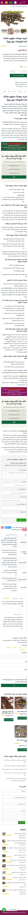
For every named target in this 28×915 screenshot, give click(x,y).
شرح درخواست (22, 470)
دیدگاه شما (24, 652)
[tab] (25, 91)
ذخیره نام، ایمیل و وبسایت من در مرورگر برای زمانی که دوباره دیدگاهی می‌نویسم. (14, 681)
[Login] (6, 2)
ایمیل (25, 669)
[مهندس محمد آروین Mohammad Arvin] (22, 2)
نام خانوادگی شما (22, 489)
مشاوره (10, 2)
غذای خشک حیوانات (16, 6)
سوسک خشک (20, 86)
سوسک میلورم (24, 122)
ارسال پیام (22, 822)
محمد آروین (24, 6)
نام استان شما (23, 512)
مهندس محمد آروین (12, 912)
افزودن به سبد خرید (17, 75)
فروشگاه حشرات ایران (22, 106)
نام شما (24, 481)
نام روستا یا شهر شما (21, 504)
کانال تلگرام (7, 527)
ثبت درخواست (21, 520)
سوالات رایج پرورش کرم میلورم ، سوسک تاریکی (14, 766)
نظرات (9, 91)
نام (26, 661)
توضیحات (20, 91)
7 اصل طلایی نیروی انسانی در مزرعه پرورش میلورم (13, 769)
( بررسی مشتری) (23, 46)
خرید (25, 91)
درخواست (4, 91)
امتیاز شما (24, 645)
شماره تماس (23, 496)
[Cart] (15, 2)
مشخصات (14, 91)
